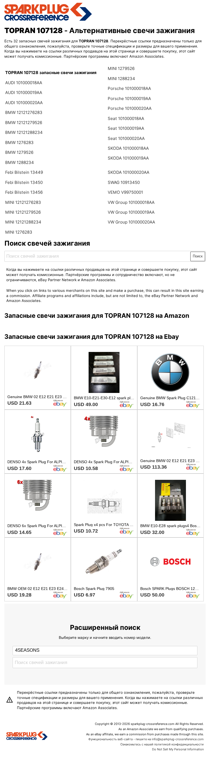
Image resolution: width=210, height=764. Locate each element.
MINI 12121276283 (23, 202)
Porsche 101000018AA (129, 88)
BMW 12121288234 (24, 132)
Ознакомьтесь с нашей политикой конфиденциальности (162, 744)
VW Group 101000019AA (131, 212)
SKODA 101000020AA (128, 172)
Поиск (198, 256)
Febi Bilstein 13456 (24, 192)
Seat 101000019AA (126, 128)
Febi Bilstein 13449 (24, 172)
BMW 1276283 (19, 142)
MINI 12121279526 (23, 212)
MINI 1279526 (121, 68)
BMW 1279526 (19, 152)
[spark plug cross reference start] (48, 20)
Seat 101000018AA (126, 118)
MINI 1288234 (121, 78)
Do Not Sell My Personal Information (178, 749)
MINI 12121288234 (23, 222)
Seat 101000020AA (126, 138)
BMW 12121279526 (23, 122)
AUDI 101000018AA (23, 82)
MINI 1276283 (18, 232)
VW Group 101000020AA (131, 222)
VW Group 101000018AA (131, 202)
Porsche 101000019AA (129, 98)
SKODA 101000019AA (128, 158)
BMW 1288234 (19, 162)
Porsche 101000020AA (129, 108)
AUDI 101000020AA (24, 102)
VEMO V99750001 (125, 192)
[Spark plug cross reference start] (27, 736)
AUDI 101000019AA (23, 92)
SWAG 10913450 (124, 182)
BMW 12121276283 (23, 112)
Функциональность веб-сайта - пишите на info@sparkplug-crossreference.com (146, 739)
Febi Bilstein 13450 (24, 182)
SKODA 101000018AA (128, 148)
